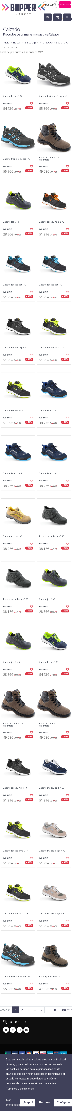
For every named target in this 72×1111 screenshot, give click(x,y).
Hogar (17, 42)
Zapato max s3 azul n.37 (51, 788)
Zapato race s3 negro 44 (15, 348)
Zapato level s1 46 (12, 473)
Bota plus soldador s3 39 (15, 599)
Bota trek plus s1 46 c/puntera (49, 159)
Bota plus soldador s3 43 (51, 536)
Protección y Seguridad (54, 42)
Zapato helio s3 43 (48, 662)
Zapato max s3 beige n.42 (52, 851)
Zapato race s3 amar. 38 (51, 348)
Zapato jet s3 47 (47, 599)
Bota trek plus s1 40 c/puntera (49, 725)
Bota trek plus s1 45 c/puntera (13, 725)
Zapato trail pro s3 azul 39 (16, 976)
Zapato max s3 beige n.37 (52, 914)
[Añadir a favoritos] (31, 103)
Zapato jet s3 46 (11, 662)
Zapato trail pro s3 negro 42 (53, 96)
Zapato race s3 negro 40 (15, 788)
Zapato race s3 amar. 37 (15, 410)
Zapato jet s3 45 (11, 222)
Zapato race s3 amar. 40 (15, 914)
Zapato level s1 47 (48, 410)
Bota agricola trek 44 (49, 976)
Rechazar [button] (45, 1102)
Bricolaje (30, 42)
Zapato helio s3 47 (12, 96)
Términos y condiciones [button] (20, 1088)
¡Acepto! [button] (28, 1102)
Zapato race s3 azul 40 (50, 285)
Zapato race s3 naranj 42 (51, 222)
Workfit (7, 103)
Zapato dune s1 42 (12, 536)
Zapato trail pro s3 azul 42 (16, 159)
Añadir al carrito (19, 116)
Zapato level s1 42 (48, 473)
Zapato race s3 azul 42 (14, 285)
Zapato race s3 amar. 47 (15, 851)
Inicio (6, 42)
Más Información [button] (13, 1102)
